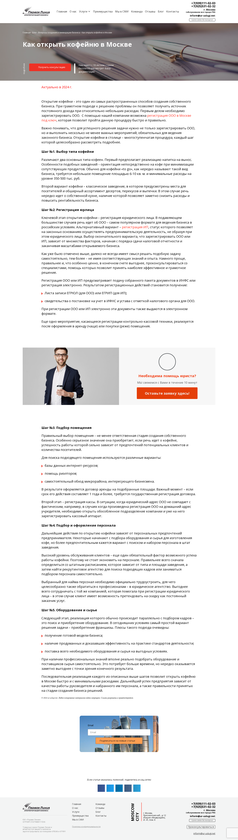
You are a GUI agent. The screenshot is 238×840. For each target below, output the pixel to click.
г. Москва (209, 9)
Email (90, 725)
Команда (136, 11)
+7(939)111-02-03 (203, 3)
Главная (62, 11)
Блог (161, 11)
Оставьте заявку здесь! (167, 393)
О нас (73, 11)
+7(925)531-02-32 (203, 6)
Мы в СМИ (122, 11)
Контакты (172, 11)
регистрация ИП (135, 227)
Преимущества (103, 11)
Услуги (75, 811)
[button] (24, 70)
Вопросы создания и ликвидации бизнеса (59, 32)
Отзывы (150, 11)
